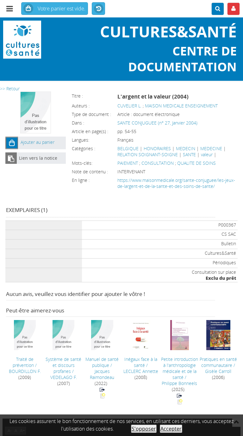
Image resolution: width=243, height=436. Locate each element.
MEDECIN (185, 148)
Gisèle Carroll (218, 371)
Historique (98, 9)
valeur (207, 154)
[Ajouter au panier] (11, 143)
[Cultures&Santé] (40, 40)
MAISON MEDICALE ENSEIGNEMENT (181, 106)
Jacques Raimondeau (102, 374)
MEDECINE (211, 148)
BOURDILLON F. (25, 371)
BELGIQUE (128, 148)
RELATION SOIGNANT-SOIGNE (147, 154)
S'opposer (144, 428)
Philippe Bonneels (179, 383)
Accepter (171, 428)
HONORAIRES (157, 148)
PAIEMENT (128, 163)
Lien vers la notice (38, 158)
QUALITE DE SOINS (196, 163)
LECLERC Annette (140, 371)
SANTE (189, 154)
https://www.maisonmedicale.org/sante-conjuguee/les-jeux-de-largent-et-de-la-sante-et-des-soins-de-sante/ (176, 183)
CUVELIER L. (129, 106)
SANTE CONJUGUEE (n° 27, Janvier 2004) (157, 123)
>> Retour (10, 89)
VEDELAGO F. (63, 377)
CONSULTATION (158, 163)
